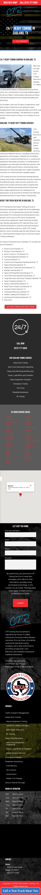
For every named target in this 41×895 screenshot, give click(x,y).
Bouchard (9, 444)
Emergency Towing (20, 384)
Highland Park (30, 428)
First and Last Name (12, 530)
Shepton (28, 444)
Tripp (7, 460)
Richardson (9, 436)
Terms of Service (21, 666)
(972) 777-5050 (30, 2)
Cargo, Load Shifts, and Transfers (20, 375)
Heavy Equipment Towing (16, 721)
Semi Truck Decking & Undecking (20, 367)
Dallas (27, 449)
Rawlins (8, 452)
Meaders (28, 419)
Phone (7, 549)
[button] (20, 495)
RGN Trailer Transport (15, 730)
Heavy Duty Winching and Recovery (20, 371)
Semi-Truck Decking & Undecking (15, 743)
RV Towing (20, 396)
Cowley (27, 422)
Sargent (28, 454)
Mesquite (28, 425)
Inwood (27, 433)
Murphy (8, 446)
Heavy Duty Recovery (14, 738)
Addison (28, 438)
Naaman (8, 417)
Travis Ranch (30, 446)
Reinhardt (9, 438)
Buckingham (10, 433)
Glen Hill (28, 417)
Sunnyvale (9, 457)
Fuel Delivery (11, 765)
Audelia (8, 428)
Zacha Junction (11, 422)
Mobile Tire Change (14, 778)
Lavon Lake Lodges (32, 441)
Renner (8, 462)
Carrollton (29, 457)
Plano (7, 454)
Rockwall (28, 430)
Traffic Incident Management (17, 713)
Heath (27, 436)
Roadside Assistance (20, 392)
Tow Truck (20, 388)
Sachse (8, 430)
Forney (27, 460)
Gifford (7, 449)
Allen (27, 452)
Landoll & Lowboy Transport (17, 725)
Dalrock (8, 441)
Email (7, 540)
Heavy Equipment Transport (20, 379)
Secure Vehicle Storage (15, 782)
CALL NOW (20, 343)
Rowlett (8, 425)
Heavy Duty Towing (20, 363)
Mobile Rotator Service (15, 753)
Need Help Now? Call (14, 2)
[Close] (30, 485)
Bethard (8, 419)
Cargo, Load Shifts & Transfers (19, 749)
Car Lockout (11, 770)
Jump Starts (11, 774)
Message (8, 558)
